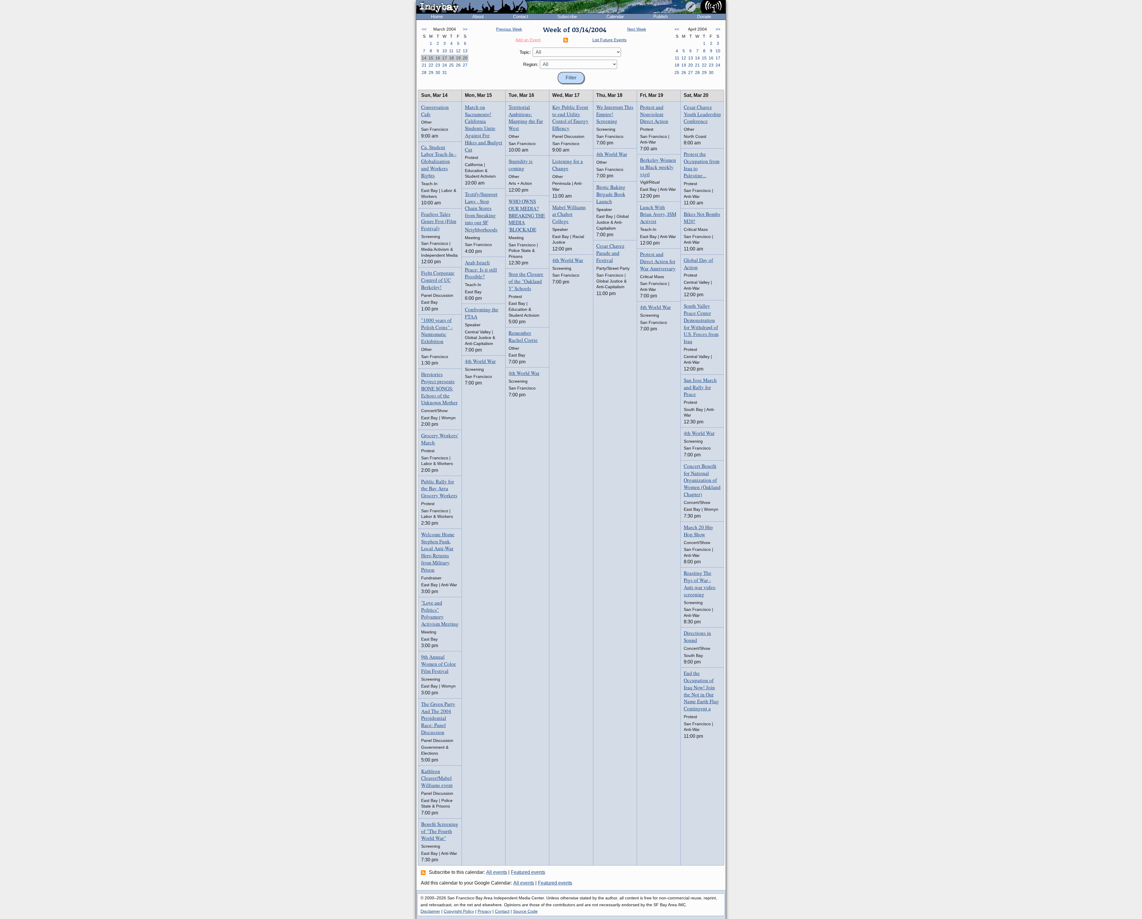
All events (496, 872)
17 (444, 58)
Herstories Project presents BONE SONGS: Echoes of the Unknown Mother (439, 388)
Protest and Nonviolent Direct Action (654, 114)
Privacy (484, 911)
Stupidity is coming (521, 165)
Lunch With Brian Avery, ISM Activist (658, 214)
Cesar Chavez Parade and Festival (610, 253)
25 (451, 65)
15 (431, 58)
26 (458, 65)
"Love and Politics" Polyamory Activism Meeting (440, 613)
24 (444, 65)
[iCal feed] (424, 872)
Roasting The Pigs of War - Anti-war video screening (700, 584)
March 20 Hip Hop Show (698, 531)
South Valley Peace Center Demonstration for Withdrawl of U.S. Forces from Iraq (701, 323)
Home (437, 16)
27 (465, 65)
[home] (471, 7)
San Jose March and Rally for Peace (700, 387)
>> (465, 29)
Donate (704, 16)
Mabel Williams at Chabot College (569, 214)
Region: (530, 64)
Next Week (636, 29)
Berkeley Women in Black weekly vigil (658, 167)
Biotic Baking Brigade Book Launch (610, 194)
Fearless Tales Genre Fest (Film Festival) (438, 221)
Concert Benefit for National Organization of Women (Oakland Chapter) (702, 480)
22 (431, 65)
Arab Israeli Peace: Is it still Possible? (481, 269)
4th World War (480, 361)
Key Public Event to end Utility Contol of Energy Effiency (570, 118)
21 (424, 65)
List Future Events (609, 39)
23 (437, 65)
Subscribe (567, 16)
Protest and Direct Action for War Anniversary (658, 261)
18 (451, 58)
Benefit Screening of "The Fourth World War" (439, 831)
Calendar (615, 16)
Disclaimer (430, 911)
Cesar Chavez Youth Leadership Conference (702, 114)
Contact (520, 16)
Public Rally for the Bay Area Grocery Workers (439, 488)
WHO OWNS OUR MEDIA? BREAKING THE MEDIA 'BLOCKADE (527, 215)
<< (424, 29)
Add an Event (528, 39)
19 (458, 58)
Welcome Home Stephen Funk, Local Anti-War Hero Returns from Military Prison (437, 552)
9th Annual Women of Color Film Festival (438, 663)
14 (424, 58)
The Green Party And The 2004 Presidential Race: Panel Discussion (438, 718)
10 (444, 50)
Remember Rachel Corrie (523, 336)
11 (451, 50)
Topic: (525, 52)
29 (431, 72)
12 (458, 50)
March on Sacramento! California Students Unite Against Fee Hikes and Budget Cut (483, 128)
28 (424, 72)
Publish (660, 16)
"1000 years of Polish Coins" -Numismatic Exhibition (437, 331)
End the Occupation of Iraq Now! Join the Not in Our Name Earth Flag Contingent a (701, 691)
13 (465, 50)
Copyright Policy (459, 911)
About (478, 16)
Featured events (528, 872)
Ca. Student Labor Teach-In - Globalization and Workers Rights (439, 161)
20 (465, 58)
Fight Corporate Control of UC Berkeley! (437, 280)
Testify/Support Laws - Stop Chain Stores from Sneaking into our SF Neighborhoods (481, 212)
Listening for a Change (567, 165)
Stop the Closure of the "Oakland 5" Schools (526, 281)
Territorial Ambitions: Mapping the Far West (526, 118)
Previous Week (509, 29)
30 (437, 72)
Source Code (525, 911)
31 (444, 72)
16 (437, 58)
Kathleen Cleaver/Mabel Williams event (437, 778)
